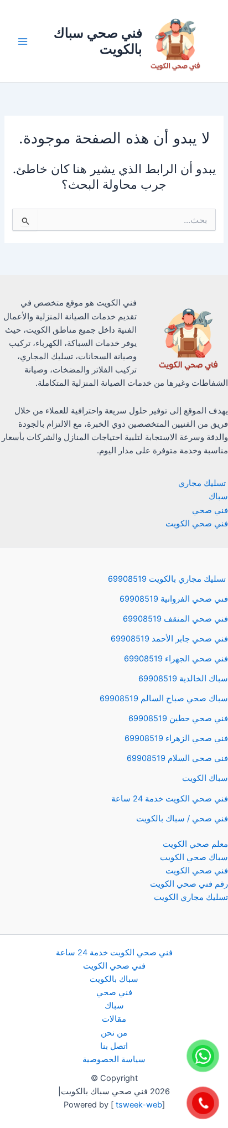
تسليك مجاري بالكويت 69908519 (168, 579)
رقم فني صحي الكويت (189, 884)
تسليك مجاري (203, 483)
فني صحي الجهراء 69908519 (176, 659)
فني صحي (210, 510)
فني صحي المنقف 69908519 (175, 619)
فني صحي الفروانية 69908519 (174, 599)
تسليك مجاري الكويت (191, 897)
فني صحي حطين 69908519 (178, 718)
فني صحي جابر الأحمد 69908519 (169, 639)
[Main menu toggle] (22, 41)
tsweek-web (137, 1105)
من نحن (114, 1033)
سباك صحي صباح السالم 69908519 (164, 698)
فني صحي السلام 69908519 (177, 758)
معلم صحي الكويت (195, 844)
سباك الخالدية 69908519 (183, 679)
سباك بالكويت (114, 979)
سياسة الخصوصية (114, 1059)
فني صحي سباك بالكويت (98, 40)
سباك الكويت (205, 778)
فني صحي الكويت (196, 524)
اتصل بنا (114, 1046)
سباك (218, 496)
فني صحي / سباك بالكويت (182, 819)
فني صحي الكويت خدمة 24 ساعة (169, 799)
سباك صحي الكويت (194, 857)
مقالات (114, 1019)
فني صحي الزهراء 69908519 (176, 738)
